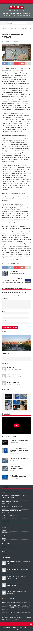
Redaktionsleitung (13, 382)
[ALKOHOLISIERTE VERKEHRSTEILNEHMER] (8, 402)
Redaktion (16, 41)
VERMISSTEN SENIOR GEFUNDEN (19, 458)
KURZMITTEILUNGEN (7, 533)
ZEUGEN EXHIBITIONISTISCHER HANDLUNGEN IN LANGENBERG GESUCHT (19, 450)
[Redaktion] (4, 571)
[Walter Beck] (4, 564)
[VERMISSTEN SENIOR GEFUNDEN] (23, 396)
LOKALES (4, 535)
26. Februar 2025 (7, 41)
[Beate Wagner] (4, 586)
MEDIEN (4, 538)
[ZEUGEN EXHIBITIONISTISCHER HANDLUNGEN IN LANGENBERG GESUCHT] (16, 396)
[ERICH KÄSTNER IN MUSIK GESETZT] (23, 402)
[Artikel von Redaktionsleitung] (4, 384)
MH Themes (16, 629)
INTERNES (4, 527)
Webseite (4, 321)
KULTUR (4, 530)
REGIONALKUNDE (6, 546)
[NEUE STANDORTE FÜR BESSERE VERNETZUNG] (8, 407)
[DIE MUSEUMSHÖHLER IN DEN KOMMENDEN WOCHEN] (23, 407)
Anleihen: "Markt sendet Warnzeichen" (12, 602)
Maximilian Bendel (13, 375)
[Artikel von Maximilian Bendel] (4, 377)
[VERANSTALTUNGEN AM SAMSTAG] (8, 396)
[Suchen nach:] (16, 23)
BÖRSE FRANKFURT (8, 598)
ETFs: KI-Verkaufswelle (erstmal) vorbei (11, 612)
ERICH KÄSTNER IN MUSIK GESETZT (10, 515)
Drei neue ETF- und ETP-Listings (10, 615)
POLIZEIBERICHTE (6, 543)
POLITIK (4, 541)
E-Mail (3, 316)
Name (3, 311)
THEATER (4, 548)
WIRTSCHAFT (5, 554)
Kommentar (5, 298)
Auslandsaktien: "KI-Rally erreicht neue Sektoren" (14, 608)
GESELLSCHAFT (5, 525)
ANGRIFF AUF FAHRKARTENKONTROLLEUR (18, 476)
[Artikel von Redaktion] (4, 369)
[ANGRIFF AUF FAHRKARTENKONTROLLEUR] (16, 402)
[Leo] (4, 593)
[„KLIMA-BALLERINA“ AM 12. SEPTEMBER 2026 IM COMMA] (16, 407)
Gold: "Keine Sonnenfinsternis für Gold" (12, 605)
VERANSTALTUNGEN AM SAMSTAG (20, 440)
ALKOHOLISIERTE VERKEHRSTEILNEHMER (16, 467)
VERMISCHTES (5, 551)
